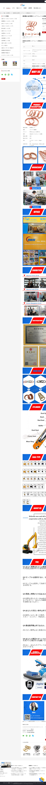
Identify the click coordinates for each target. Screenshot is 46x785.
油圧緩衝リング (4, 38)
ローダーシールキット (6, 55)
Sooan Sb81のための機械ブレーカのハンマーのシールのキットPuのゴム (19, 771)
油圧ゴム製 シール (5, 43)
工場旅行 (1, 769)
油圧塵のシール (4, 33)
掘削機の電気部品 (5, 50)
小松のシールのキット (6, 26)
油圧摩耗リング (4, 40)
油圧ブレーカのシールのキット (8, 18)
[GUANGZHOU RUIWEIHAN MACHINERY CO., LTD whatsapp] (6, 74)
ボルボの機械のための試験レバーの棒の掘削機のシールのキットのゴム (37, 768)
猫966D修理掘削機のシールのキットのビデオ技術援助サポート (37, 774)
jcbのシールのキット (5, 23)
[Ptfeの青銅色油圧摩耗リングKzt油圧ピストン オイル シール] (27, 748)
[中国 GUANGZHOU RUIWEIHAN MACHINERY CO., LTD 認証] (5, 63)
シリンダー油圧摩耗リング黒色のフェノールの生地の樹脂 (36, 754)
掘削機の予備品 (4, 52)
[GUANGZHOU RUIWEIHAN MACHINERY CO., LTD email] (2, 74)
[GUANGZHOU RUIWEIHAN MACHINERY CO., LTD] (23, 5)
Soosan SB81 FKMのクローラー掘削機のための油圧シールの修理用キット (19, 768)
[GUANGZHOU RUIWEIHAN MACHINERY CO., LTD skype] (12, 74)
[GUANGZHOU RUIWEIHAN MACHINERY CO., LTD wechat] (9, 74)
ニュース (1, 774)
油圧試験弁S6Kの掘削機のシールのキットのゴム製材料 (37, 771)
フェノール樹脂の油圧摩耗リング (31, 721)
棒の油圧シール (4, 28)
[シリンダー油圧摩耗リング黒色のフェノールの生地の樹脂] (36, 748)
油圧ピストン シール (5, 35)
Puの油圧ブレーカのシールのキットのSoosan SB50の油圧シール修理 (18, 774)
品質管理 (1, 771)
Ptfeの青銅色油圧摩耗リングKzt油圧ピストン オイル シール (26, 754)
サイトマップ (2, 776)
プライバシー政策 (6, 782)
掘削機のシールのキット (6, 21)
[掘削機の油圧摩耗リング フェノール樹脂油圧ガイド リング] (31, 25)
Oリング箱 (3, 45)
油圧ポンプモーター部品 (6, 47)
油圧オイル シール (5, 30)
